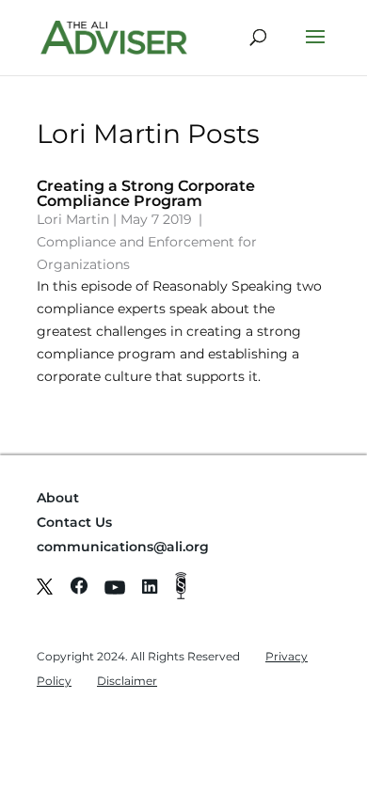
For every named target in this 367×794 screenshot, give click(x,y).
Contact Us (74, 522)
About (58, 497)
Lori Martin (73, 219)
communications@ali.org (123, 546)
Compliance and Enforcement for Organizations (147, 253)
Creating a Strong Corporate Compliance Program (146, 193)
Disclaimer (127, 681)
